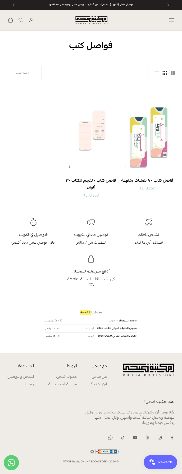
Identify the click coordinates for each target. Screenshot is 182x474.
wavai (67, 462)
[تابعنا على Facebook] (172, 437)
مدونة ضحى (66, 377)
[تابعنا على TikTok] (122, 437)
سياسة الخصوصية (62, 384)
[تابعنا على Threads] (147, 437)
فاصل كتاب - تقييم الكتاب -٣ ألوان (91, 184)
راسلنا (29, 384)
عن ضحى (99, 377)
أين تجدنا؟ (99, 384)
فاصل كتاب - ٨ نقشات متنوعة (147, 181)
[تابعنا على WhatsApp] (110, 437)
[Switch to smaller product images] (165, 73)
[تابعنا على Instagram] (159, 437)
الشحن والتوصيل (21, 377)
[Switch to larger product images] (173, 73)
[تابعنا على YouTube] (135, 437)
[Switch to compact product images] (157, 73)
